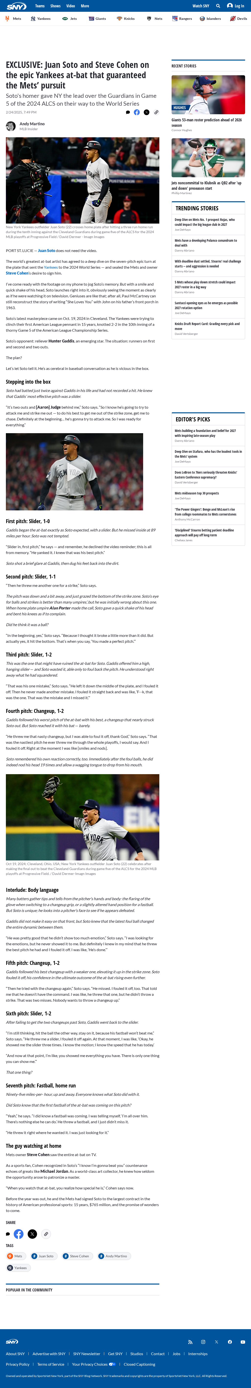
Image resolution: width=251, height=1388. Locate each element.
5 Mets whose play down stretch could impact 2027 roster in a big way (205, 284)
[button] (235, 6)
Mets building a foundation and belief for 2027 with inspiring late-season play (205, 433)
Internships (198, 1353)
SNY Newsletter (86, 1353)
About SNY (15, 1353)
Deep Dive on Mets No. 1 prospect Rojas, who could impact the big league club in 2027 (205, 222)
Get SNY (115, 1353)
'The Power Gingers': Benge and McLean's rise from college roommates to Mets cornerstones (205, 512)
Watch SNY (201, 6)
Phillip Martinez (182, 193)
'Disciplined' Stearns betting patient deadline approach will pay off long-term (204, 532)
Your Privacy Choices (90, 1364)
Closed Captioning (139, 1364)
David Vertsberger (186, 334)
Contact (158, 1353)
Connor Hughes (182, 130)
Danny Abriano (184, 250)
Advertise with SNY (49, 1353)
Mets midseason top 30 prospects (197, 493)
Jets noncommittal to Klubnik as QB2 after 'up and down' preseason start (206, 185)
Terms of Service (50, 1364)
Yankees (51, 267)
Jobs (176, 1353)
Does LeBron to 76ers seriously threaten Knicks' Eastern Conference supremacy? (206, 474)
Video (70, 6)
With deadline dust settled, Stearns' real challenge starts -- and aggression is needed (208, 263)
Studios (136, 1353)
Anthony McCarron (187, 519)
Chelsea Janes (183, 540)
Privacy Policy (17, 1364)
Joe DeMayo (183, 229)
